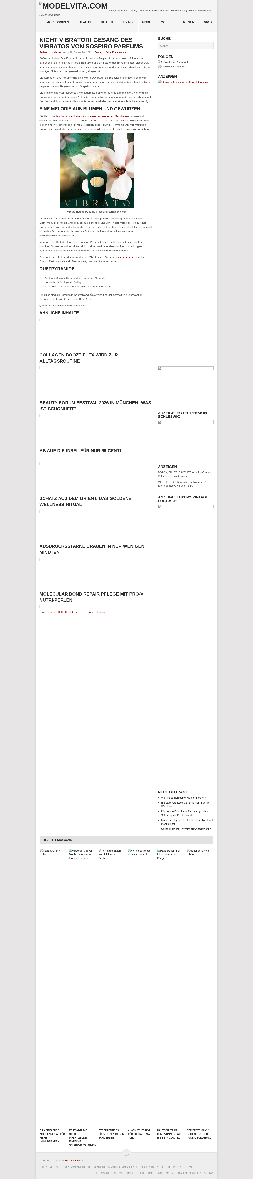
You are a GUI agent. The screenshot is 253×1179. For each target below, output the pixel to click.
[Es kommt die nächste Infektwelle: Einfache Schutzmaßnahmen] (82, 988)
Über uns (146, 1173)
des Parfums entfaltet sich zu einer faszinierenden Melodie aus (92, 116)
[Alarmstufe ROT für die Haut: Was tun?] (141, 988)
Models (167, 22)
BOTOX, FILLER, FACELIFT (174, 472)
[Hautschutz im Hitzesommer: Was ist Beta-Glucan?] (170, 988)
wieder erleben (126, 257)
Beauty (85, 22)
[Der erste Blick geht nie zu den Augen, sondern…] (200, 988)
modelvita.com (76, 1160)
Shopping (100, 612)
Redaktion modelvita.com (53, 52)
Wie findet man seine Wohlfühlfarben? (183, 797)
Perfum (88, 612)
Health (107, 22)
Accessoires (58, 22)
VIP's (208, 22)
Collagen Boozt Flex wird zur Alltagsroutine (186, 828)
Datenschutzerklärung (195, 1173)
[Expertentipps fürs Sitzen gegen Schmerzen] (111, 988)
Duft (60, 612)
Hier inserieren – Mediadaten (115, 1173)
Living (128, 22)
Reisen (188, 22)
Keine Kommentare (115, 52)
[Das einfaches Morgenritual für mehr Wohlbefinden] (53, 988)
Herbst (69, 612)
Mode (146, 22)
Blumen (51, 612)
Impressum (166, 1173)
